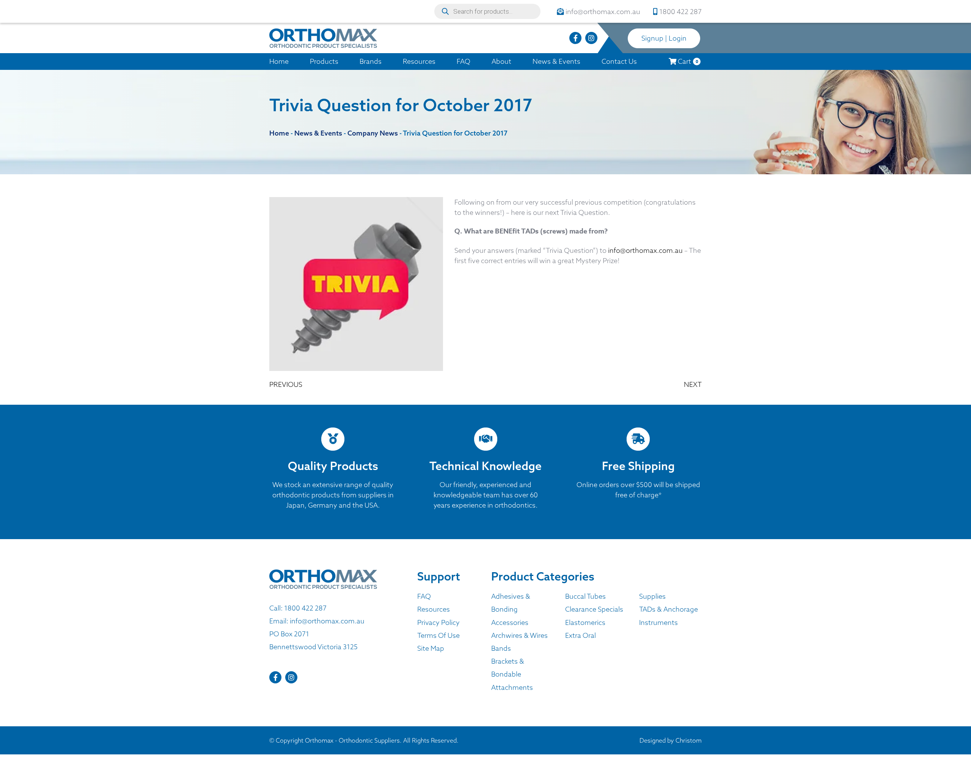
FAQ (463, 61)
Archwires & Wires (519, 635)
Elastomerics (585, 622)
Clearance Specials (594, 609)
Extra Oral (580, 635)
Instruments (658, 622)
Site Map (430, 648)
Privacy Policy (438, 622)
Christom (689, 740)
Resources (419, 61)
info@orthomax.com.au (645, 250)
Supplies (652, 596)
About (501, 61)
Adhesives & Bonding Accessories (510, 609)
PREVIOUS (285, 384)
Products (324, 61)
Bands (501, 648)
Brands (371, 61)
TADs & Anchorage (668, 609)
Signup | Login (664, 38)
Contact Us (619, 61)
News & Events (556, 61)
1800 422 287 (305, 608)
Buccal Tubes (585, 596)
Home (279, 61)
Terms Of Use (438, 635)
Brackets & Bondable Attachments (512, 674)
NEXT (693, 384)
